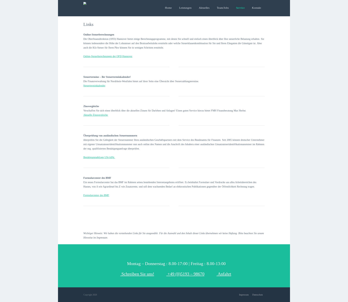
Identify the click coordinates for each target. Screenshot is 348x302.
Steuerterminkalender (94, 85)
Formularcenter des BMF (96, 195)
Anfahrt (224, 274)
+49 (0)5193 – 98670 (185, 274)
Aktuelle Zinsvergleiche (95, 115)
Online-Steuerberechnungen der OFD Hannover (107, 56)
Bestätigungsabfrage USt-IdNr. (99, 157)
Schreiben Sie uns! (137, 274)
